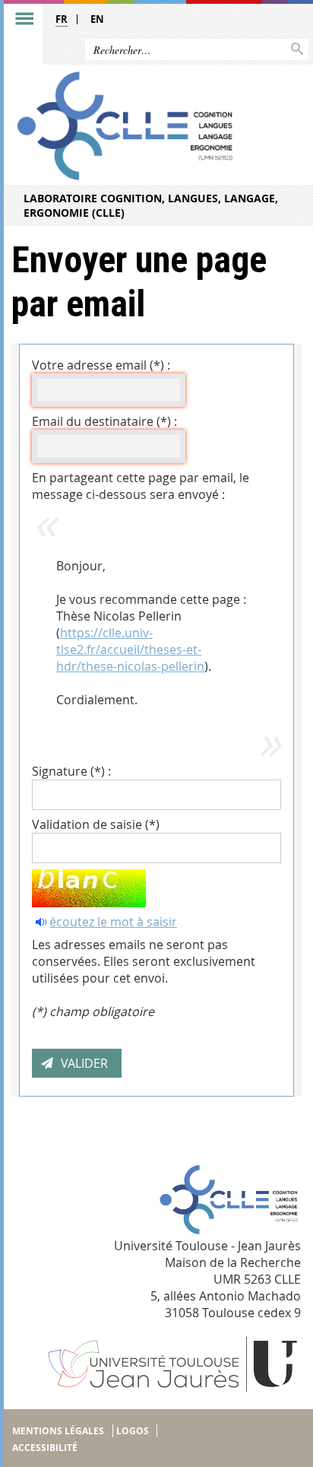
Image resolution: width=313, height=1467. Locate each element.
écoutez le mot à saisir (113, 921)
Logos (132, 1430)
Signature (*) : (71, 771)
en (97, 19)
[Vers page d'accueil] (125, 126)
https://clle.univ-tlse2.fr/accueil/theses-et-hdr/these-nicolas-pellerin (130, 649)
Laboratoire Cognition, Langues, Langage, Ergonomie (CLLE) (151, 205)
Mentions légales (58, 1430)
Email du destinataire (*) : (104, 421)
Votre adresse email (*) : (101, 365)
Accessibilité (44, 1447)
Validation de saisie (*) (96, 824)
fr (61, 19)
